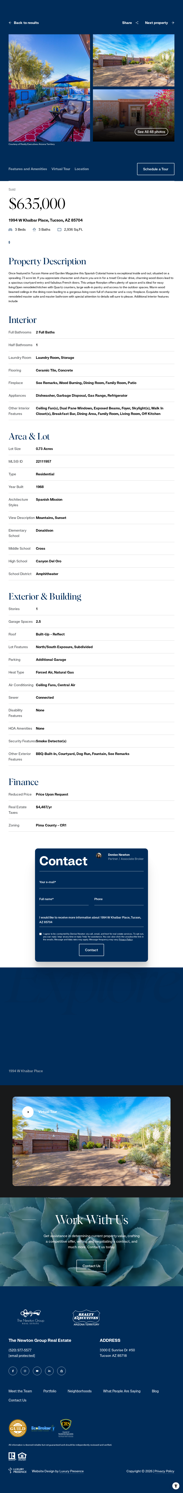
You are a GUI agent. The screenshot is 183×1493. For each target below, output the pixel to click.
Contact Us (91, 1266)
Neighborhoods (80, 1391)
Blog (155, 1391)
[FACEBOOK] (13, 1371)
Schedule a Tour (155, 169)
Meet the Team (20, 1391)
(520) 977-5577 (20, 1350)
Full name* (46, 899)
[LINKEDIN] (49, 1371)
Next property (156, 23)
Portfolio (49, 1391)
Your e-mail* (47, 882)
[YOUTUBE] (37, 1371)
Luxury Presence (72, 1471)
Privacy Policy (125, 939)
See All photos (151, 132)
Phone (98, 899)
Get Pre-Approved (27, 242)
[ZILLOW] (61, 1371)
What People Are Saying (121, 1391)
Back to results (26, 23)
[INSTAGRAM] (25, 1371)
